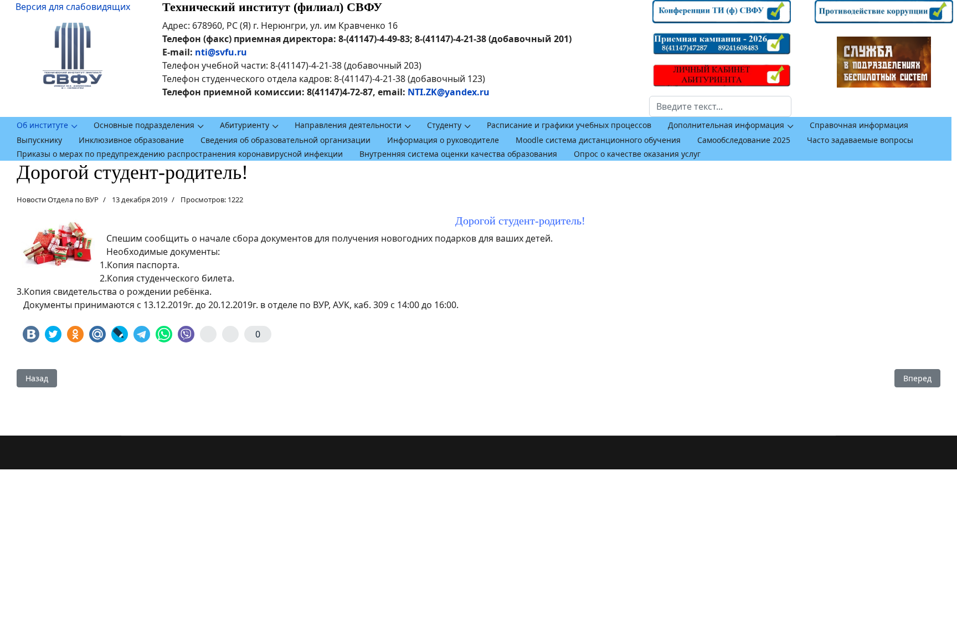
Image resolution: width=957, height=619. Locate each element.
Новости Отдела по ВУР (58, 199)
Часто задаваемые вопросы (860, 140)
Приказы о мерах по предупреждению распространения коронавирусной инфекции (180, 154)
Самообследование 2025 (743, 140)
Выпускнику (39, 140)
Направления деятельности (348, 125)
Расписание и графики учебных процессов (569, 125)
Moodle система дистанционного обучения (598, 140)
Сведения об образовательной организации (285, 140)
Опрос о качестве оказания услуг (637, 154)
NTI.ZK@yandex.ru (449, 92)
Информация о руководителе (443, 140)
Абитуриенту (244, 125)
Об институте (42, 125)
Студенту (444, 125)
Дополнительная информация (726, 125)
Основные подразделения (144, 125)
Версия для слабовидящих (73, 7)
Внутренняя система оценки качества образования (458, 154)
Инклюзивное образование (131, 140)
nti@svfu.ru (221, 52)
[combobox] (720, 106)
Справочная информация (859, 125)
